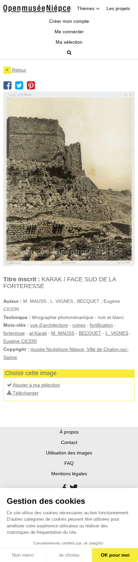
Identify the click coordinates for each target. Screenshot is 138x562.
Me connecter (69, 31)
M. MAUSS (62, 333)
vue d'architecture (49, 325)
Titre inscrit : (21, 279)
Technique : (16, 317)
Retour (16, 70)
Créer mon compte (69, 21)
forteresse (14, 333)
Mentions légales (69, 473)
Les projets (118, 8)
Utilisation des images (69, 452)
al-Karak (38, 333)
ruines (78, 325)
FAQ (69, 463)
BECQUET (90, 333)
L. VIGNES (117, 333)
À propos (69, 432)
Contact (69, 442)
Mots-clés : (16, 325)
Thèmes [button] (86, 8)
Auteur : (12, 301)
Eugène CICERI (20, 341)
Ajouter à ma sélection (36, 385)
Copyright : (16, 349)
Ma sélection (69, 42)
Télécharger (25, 393)
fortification (101, 325)
